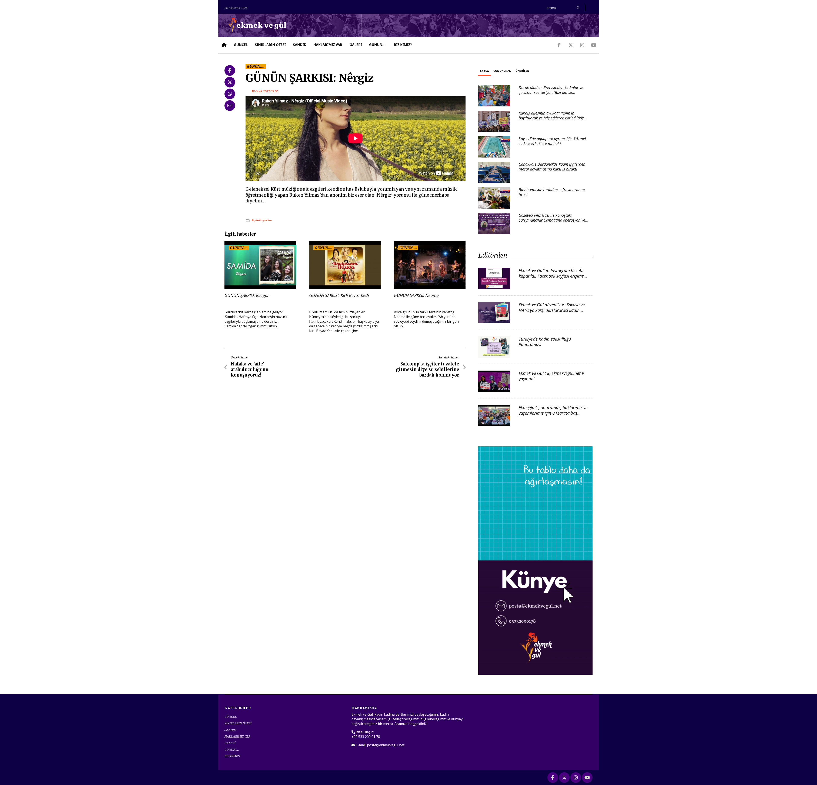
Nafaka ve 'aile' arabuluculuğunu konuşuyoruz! (249, 369)
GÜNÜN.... (378, 44)
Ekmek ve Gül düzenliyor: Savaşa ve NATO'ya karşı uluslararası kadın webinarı (552, 310)
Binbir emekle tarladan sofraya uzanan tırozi (552, 192)
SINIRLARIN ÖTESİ (270, 44)
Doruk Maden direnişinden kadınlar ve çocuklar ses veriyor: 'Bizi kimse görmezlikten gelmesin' (551, 92)
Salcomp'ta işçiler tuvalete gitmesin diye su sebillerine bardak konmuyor (427, 369)
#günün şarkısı (262, 220)
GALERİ (356, 44)
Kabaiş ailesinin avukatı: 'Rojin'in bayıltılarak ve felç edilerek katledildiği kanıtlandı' (551, 118)
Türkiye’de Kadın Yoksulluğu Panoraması (545, 341)
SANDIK (299, 44)
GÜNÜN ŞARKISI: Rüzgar (246, 295)
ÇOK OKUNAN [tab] (502, 71)
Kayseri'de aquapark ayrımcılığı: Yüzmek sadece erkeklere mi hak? (553, 141)
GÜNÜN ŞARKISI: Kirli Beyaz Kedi (339, 295)
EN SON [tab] (484, 71)
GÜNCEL (241, 44)
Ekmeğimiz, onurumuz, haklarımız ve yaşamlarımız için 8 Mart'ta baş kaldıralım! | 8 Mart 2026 (553, 413)
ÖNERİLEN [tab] (522, 71)
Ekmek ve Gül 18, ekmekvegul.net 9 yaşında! (551, 376)
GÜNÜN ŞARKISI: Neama (416, 295)
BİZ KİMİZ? (403, 44)
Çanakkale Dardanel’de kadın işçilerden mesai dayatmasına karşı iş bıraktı (552, 167)
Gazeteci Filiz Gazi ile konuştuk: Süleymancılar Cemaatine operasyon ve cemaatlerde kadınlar (552, 220)
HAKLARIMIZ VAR (327, 44)
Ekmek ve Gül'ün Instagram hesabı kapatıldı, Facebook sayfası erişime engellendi (551, 276)
